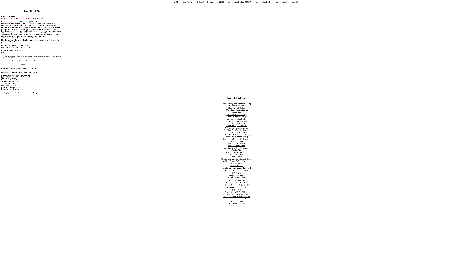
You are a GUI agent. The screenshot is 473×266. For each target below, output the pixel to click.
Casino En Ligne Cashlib (236, 199)
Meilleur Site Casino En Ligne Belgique (236, 159)
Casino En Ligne (236, 141)
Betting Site (236, 150)
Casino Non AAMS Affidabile (236, 192)
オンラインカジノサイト (236, 182)
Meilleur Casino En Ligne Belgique (236, 161)
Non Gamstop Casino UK (236, 126)
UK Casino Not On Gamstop (236, 128)
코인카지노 (236, 173)
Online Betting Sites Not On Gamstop (236, 103)
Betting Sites (236, 112)
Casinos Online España (237, 203)
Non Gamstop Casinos (263, 2)
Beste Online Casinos (236, 143)
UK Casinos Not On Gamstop (236, 110)
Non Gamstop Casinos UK (236, 123)
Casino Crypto (236, 157)
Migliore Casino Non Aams (236, 152)
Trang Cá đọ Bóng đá (236, 176)
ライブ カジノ (236, 166)
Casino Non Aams (236, 106)
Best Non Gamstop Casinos (236, 119)
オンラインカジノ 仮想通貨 (236, 185)
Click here (5, 68)
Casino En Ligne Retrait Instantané (236, 197)
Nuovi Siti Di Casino (236, 108)
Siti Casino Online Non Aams (236, 121)
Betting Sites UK (236, 154)
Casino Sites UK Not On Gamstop (236, 134)
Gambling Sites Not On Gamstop (236, 130)
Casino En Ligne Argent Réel (236, 194)
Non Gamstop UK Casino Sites (287, 2)
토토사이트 (236, 190)
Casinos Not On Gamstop (237, 115)
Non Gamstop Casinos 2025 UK (239, 2)
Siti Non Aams (236, 163)
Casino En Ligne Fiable (236, 187)
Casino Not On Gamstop (236, 117)
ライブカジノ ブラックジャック (236, 170)
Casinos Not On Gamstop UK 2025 (210, 2)
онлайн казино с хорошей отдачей (236, 168)
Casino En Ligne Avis (236, 180)
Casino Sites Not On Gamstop (236, 137)
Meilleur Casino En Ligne (184, 2)
